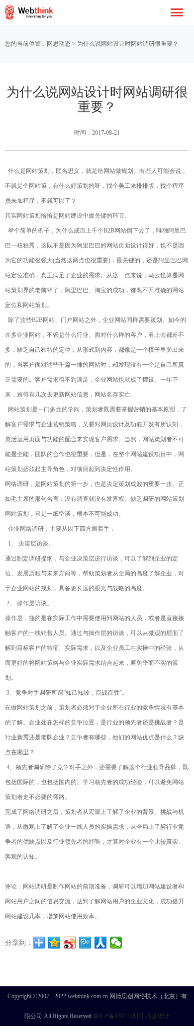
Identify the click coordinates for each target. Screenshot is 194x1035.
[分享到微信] (116, 943)
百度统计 (158, 1016)
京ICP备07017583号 (118, 1016)
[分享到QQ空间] (54, 943)
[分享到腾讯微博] (85, 943)
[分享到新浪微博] (70, 943)
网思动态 (59, 43)
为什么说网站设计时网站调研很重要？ (128, 43)
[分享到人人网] (101, 943)
